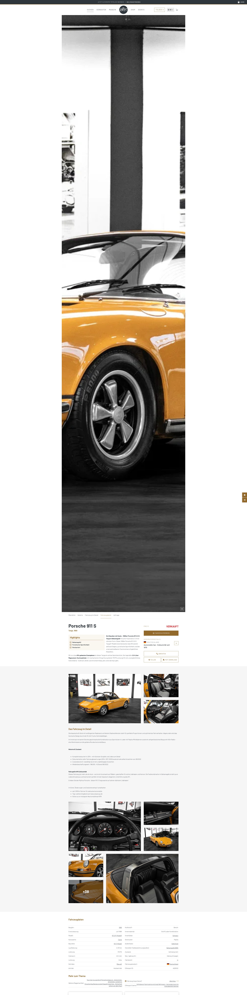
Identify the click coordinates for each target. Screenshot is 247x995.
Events (141, 10)
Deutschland (174, 964)
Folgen (159, 10)
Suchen (90, 10)
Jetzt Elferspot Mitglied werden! (119, 2)
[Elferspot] (123, 9)
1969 (120, 927)
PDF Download (171, 660)
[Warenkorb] (176, 10)
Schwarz (175, 935)
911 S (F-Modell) (117, 935)
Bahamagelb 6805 (172, 948)
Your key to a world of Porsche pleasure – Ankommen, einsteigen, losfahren (104, 981)
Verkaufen (101, 10)
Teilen (153, 660)
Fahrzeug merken (162, 633)
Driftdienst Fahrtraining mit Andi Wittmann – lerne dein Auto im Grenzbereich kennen (157, 985)
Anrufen (162, 654)
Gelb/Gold (175, 944)
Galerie (80, 615)
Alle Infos (173, 981)
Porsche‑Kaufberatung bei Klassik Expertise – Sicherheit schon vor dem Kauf (103, 985)
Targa (120, 940)
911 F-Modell (118, 944)
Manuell (119, 964)
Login (242, 2)
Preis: (146, 626)
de (171, 10)
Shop (133, 10)
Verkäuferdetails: (152, 639)
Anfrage (116, 615)
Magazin (112, 10)
